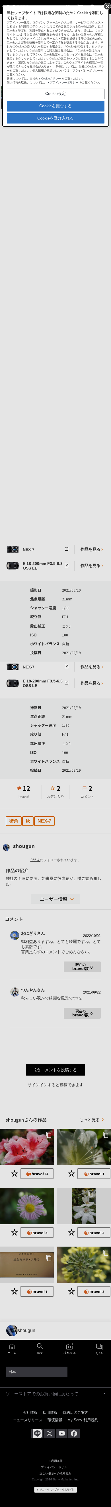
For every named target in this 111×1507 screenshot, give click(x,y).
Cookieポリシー (51, 78)
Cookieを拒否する (55, 105)
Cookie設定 (55, 93)
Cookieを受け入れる (55, 118)
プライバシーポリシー (64, 82)
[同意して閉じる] (107, 6)
